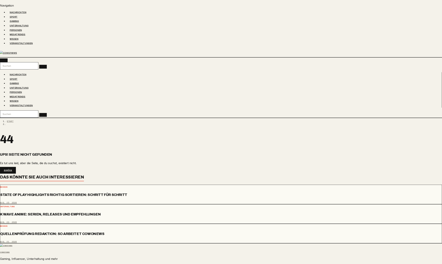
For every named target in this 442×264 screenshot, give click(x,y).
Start (10, 121)
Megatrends (17, 34)
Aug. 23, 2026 (8, 202)
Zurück (8, 170)
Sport (14, 17)
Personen (16, 30)
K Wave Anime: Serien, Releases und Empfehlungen (50, 214)
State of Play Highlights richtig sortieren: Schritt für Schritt (63, 195)
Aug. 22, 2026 (8, 222)
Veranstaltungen (21, 43)
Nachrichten (18, 12)
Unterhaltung (19, 25)
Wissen (14, 39)
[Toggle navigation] (4, 60)
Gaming (14, 21)
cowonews (5, 252)
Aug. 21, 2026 (8, 241)
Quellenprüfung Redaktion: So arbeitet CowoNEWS (52, 233)
